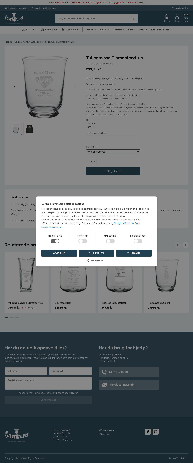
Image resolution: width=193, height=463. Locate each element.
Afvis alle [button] (59, 253)
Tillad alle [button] (134, 253)
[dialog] (96, 231)
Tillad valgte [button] (96, 253)
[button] (96, 261)
